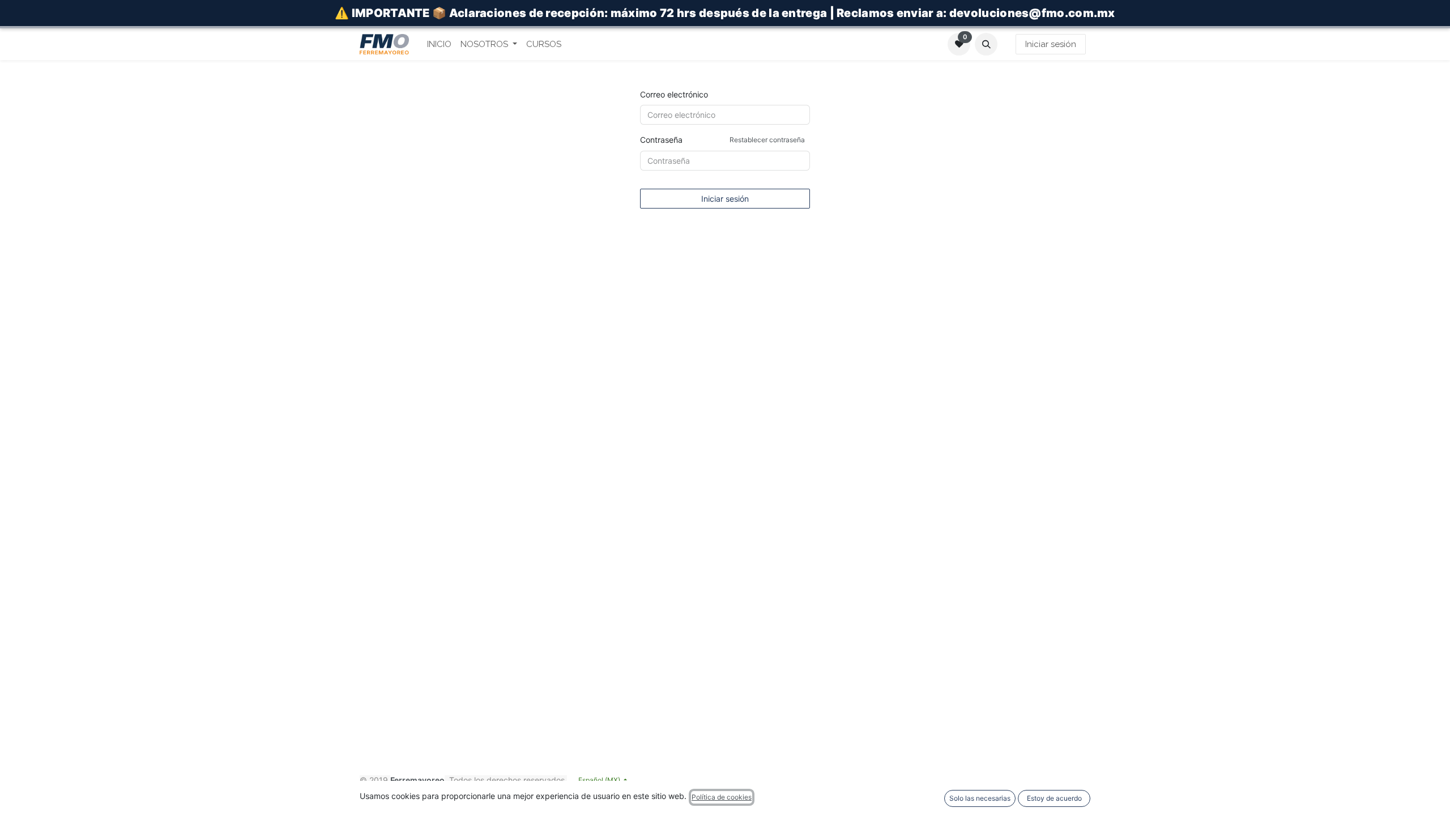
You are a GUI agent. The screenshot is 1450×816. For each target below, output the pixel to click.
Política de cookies (722, 797)
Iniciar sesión (1050, 44)
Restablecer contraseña (767, 139)
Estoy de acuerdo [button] (1054, 798)
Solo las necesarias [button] (979, 798)
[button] (986, 44)
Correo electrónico (674, 94)
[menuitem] (439, 44)
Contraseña (722, 139)
